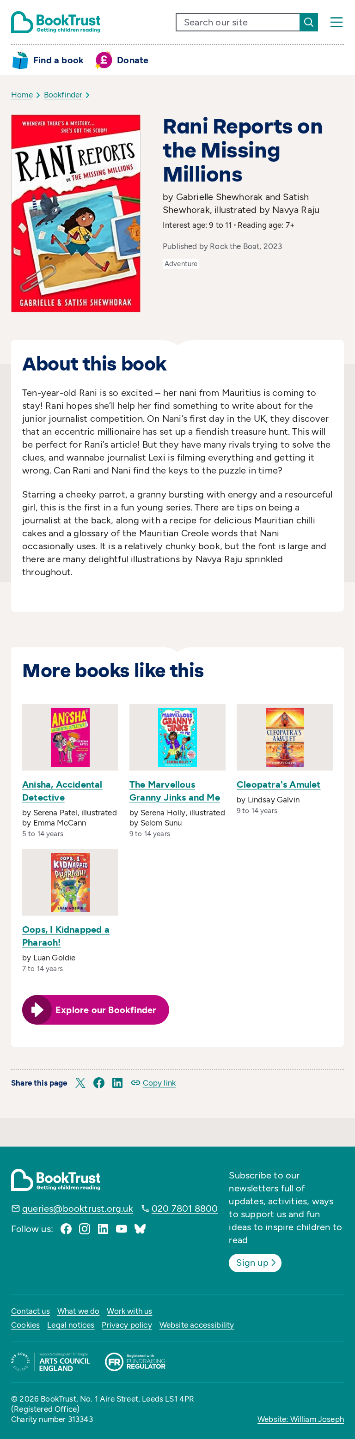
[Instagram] (84, 1228)
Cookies (25, 1325)
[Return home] (55, 22)
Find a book (58, 60)
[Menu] (336, 22)
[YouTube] (121, 1228)
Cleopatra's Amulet (279, 784)
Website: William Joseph (300, 1419)
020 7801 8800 (185, 1208)
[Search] (309, 22)
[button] (80, 1082)
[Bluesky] (140, 1228)
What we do (78, 1311)
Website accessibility (196, 1325)
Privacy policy (127, 1325)
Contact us (30, 1311)
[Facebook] (66, 1228)
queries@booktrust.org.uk (77, 1208)
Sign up (252, 1262)
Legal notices (70, 1325)
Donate (132, 60)
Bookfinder (63, 94)
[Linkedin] (103, 1228)
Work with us (129, 1311)
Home (22, 94)
